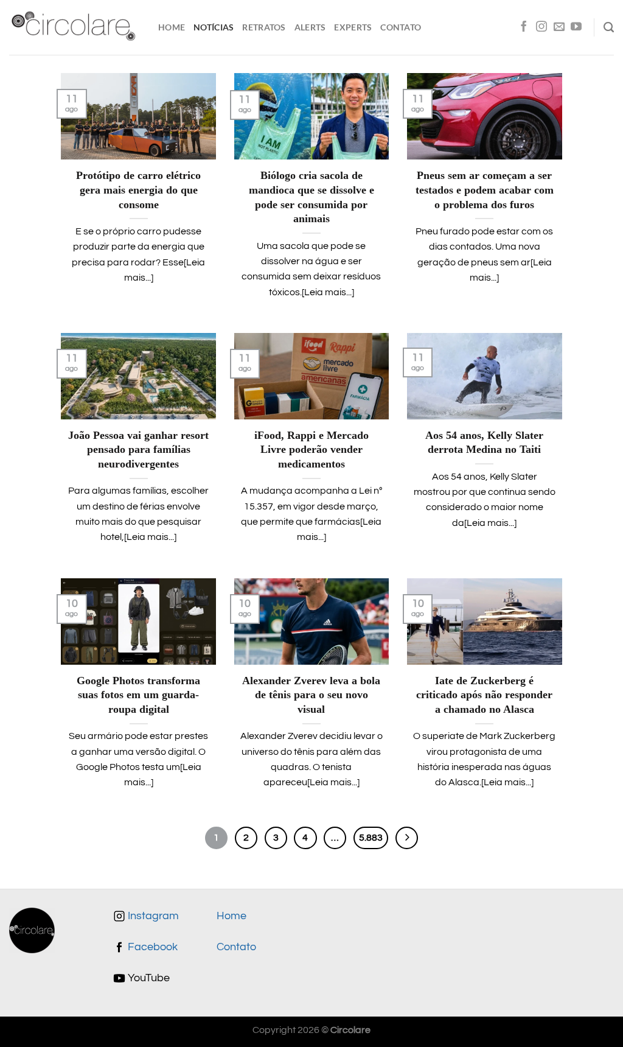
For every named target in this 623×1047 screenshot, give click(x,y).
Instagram (152, 916)
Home (171, 27)
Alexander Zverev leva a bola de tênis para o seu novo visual (311, 694)
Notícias (213, 27)
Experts (353, 27)
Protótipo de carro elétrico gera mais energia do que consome (138, 189)
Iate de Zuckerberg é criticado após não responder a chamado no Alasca (484, 694)
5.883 (371, 837)
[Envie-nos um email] (559, 27)
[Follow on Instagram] (541, 27)
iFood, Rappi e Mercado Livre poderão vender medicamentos (311, 449)
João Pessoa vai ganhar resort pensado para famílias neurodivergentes (138, 449)
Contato (400, 27)
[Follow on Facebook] (523, 27)
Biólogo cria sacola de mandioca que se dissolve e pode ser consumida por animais (311, 197)
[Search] (609, 27)
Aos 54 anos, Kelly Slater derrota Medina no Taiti (484, 442)
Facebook (151, 947)
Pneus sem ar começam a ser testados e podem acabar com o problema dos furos (485, 189)
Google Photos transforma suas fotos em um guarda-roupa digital (138, 694)
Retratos (263, 27)
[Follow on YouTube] (576, 27)
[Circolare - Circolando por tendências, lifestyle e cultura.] (74, 27)
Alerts (310, 27)
